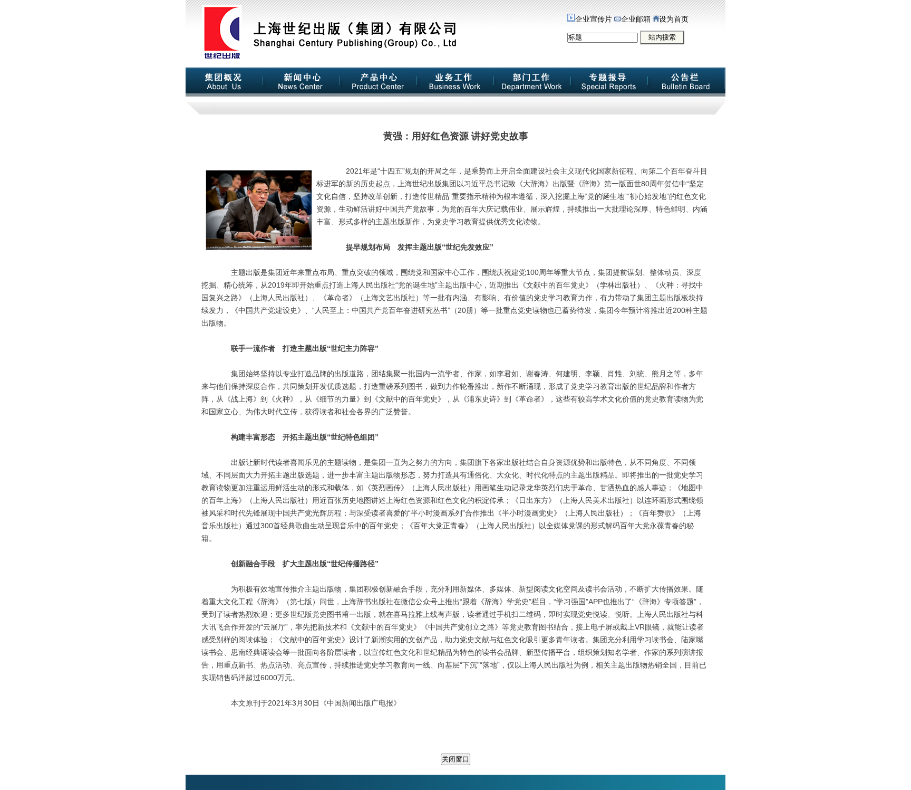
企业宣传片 (593, 19)
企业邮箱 (636, 19)
